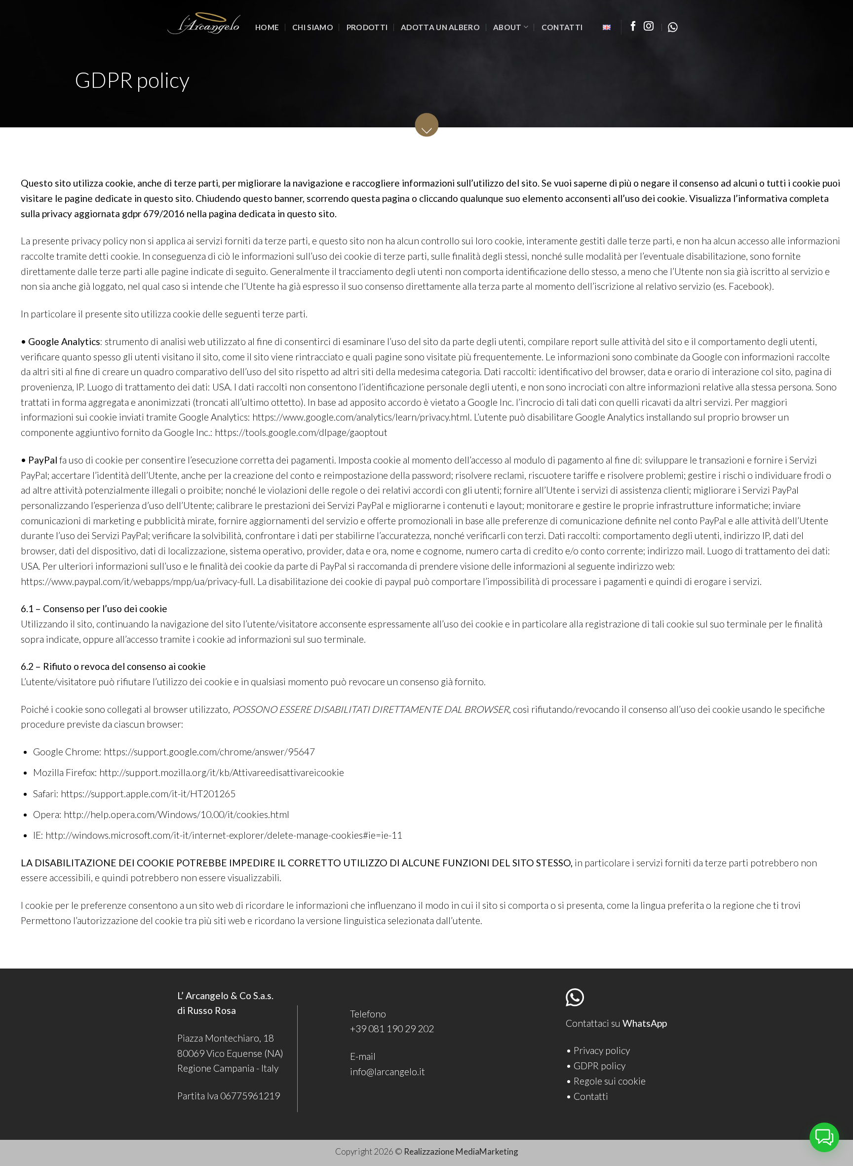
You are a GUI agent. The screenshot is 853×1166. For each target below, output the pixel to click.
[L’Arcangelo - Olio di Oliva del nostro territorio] (203, 23)
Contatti (562, 27)
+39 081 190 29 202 (392, 1028)
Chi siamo (312, 27)
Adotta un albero (440, 27)
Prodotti (367, 27)
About (507, 27)
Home (267, 27)
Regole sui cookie (610, 1081)
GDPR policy (599, 1065)
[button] (824, 1137)
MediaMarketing (487, 1151)
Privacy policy (602, 1050)
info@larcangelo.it (387, 1071)
